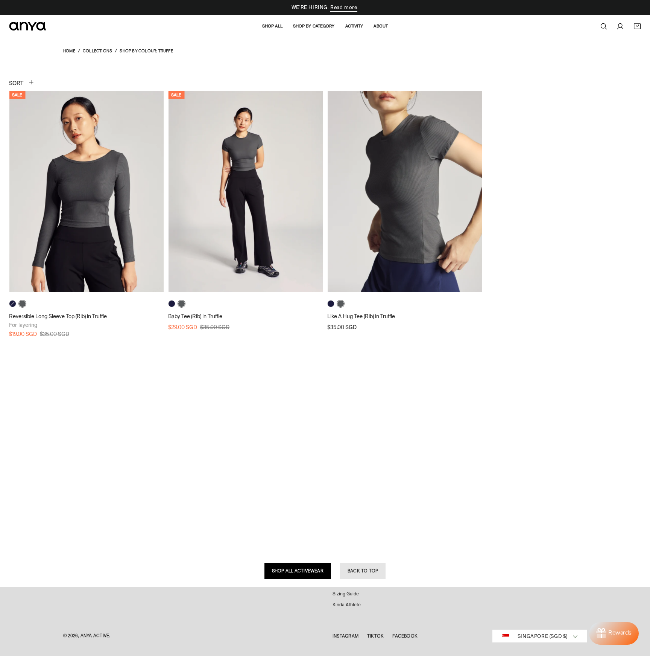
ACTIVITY (354, 26)
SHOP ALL (272, 26)
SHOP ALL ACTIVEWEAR (297, 571)
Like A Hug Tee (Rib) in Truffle (361, 316)
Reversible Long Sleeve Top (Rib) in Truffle (58, 316)
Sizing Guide (346, 594)
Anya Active (94, 635)
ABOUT (381, 26)
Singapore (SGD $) (543, 636)
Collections (97, 51)
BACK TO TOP (363, 571)
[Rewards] (614, 633)
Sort (16, 83)
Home (69, 51)
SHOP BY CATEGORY (314, 26)
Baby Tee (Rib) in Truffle (195, 316)
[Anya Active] (28, 26)
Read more (343, 7)
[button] (603, 26)
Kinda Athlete (347, 605)
